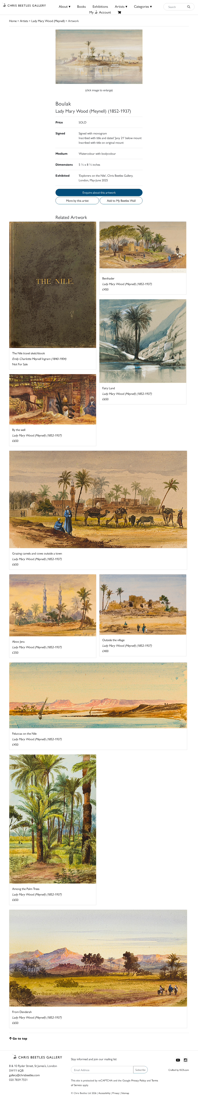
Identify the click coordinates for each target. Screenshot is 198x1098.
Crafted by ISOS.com (178, 1070)
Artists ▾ (121, 6)
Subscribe (140, 1070)
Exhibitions (100, 6)
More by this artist (77, 200)
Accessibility (104, 1093)
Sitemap (125, 1093)
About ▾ (64, 6)
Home (13, 21)
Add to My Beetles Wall (121, 200)
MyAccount (100, 12)
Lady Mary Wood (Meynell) (48, 21)
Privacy (115, 1093)
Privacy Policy (138, 1080)
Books (81, 6)
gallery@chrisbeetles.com (24, 1075)
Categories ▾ (143, 6)
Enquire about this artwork (99, 192)
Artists (24, 21)
